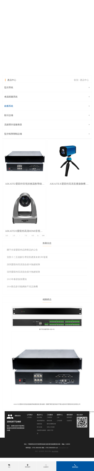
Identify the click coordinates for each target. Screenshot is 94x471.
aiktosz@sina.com (63, 447)
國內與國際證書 (51, 424)
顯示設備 (8, 115)
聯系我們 (69, 417)
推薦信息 (47, 243)
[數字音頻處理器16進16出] (47, 327)
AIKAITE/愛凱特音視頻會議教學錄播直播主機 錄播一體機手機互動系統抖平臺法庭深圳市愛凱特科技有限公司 (25, 183)
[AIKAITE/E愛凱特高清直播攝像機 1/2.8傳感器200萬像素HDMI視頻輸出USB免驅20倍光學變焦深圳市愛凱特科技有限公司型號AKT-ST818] (69, 161)
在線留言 (69, 420)
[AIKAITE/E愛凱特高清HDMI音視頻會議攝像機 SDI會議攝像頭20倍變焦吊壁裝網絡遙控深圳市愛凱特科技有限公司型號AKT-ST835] (24, 208)
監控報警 (41, 451)
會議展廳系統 (11, 97)
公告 (58, 417)
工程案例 (49, 417)
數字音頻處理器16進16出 (47, 329)
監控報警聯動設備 (13, 134)
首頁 (76, 80)
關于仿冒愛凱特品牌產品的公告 (22, 250)
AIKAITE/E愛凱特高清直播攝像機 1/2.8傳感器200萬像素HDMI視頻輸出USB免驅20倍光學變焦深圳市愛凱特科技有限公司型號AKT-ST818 (70, 183)
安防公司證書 (51, 427)
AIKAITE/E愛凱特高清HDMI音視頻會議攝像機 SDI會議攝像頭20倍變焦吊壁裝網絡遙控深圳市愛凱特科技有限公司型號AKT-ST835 (25, 231)
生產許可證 (50, 430)
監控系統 (8, 87)
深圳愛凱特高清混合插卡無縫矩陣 (23, 264)
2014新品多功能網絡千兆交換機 (22, 286)
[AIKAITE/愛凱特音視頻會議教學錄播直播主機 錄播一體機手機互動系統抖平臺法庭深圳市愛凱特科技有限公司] (24, 161)
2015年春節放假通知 (17, 279)
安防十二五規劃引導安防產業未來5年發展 (27, 257)
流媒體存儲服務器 (13, 124)
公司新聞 (59, 420)
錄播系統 (8, 106)
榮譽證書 (49, 420)
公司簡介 (29, 417)
